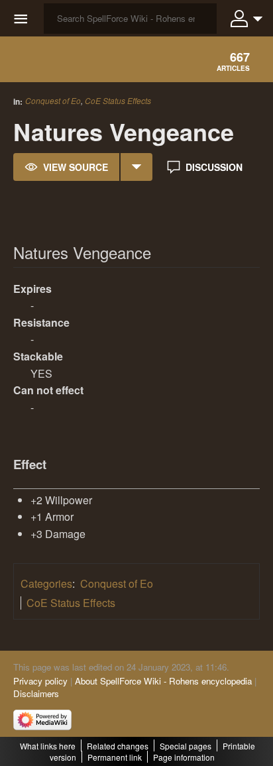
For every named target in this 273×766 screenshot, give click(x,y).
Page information (184, 757)
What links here (48, 745)
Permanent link (114, 757)
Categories (46, 583)
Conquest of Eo (53, 100)
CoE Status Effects (118, 100)
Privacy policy (40, 681)
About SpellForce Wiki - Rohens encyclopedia (163, 681)
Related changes (117, 745)
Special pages (185, 745)
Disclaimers (36, 693)
